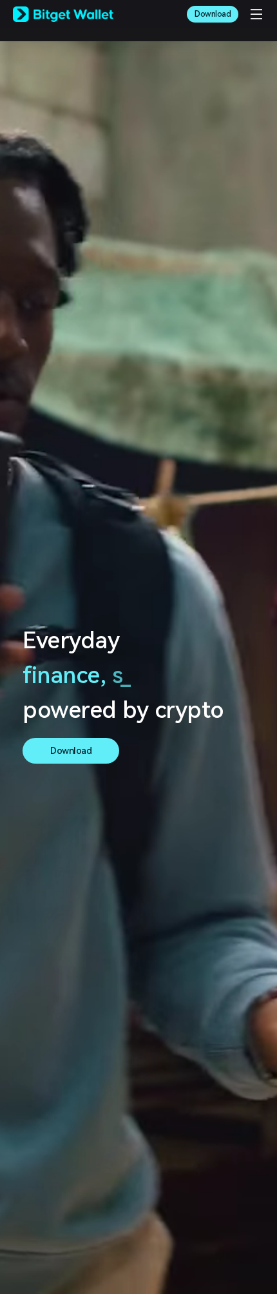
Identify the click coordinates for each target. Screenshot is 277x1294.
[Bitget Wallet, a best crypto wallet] (63, 14)
